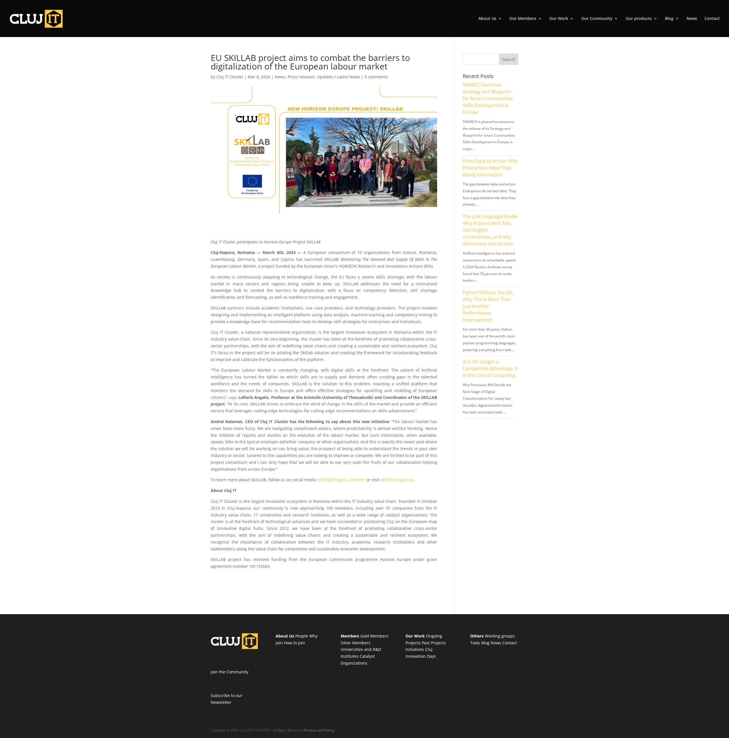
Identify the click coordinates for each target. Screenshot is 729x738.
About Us (487, 19)
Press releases (301, 76)
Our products (639, 19)
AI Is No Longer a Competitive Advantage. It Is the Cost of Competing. (490, 368)
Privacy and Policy (319, 730)
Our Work (558, 19)
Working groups (500, 636)
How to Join (294, 642)
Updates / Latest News (338, 76)
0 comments (376, 76)
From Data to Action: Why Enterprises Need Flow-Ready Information (490, 168)
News (692, 19)
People (301, 636)
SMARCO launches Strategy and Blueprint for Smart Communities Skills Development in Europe (488, 98)
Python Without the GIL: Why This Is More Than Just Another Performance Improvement (488, 306)
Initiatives (415, 649)
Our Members (522, 19)
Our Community (597, 19)
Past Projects (434, 642)
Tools (475, 642)
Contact (712, 19)
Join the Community (229, 672)
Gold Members (374, 636)
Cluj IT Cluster (229, 76)
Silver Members (355, 642)
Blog (669, 19)
